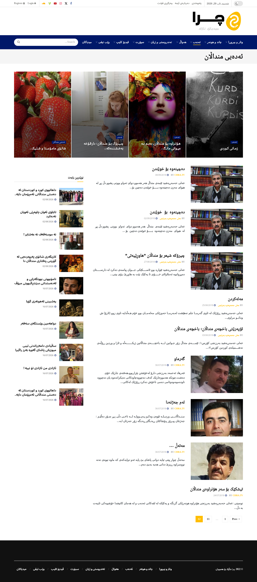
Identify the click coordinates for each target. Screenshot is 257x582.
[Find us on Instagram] (60, 3)
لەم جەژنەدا (175, 401)
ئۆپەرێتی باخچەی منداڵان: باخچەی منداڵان (208, 328)
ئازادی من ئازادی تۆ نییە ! (39, 368)
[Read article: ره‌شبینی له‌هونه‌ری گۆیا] (71, 308)
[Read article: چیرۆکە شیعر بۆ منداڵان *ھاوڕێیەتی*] (217, 271)
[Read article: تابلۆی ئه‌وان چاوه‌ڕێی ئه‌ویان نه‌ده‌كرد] (71, 218)
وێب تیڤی (104, 42)
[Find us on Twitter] (66, 3)
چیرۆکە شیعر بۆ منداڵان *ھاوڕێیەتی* (155, 255)
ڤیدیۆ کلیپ (122, 42)
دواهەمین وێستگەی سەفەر (38, 323)
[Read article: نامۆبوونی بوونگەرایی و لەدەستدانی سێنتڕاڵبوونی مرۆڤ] (71, 285)
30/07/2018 (160, 365)
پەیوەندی (196, 3)
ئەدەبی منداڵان (59, 142)
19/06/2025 (58, 156)
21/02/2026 (230, 156)
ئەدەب (197, 42)
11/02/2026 (172, 156)
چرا (233, 569)
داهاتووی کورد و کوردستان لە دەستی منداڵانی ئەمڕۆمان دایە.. (35, 192)
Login (31, 3)
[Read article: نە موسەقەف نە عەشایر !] (71, 241)
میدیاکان (87, 42)
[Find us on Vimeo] (49, 3)
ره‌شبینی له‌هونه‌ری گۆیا (41, 301)
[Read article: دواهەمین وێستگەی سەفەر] (71, 330)
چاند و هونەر (214, 42)
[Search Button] (17, 42)
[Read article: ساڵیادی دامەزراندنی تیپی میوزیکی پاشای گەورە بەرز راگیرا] (71, 352)
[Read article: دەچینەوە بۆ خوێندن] (217, 184)
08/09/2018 (160, 175)
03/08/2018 (207, 335)
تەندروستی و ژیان (161, 42)
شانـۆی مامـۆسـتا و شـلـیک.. (48, 148)
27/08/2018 (149, 262)
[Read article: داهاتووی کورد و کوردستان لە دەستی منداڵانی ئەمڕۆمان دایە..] (71, 196)
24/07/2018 (219, 496)
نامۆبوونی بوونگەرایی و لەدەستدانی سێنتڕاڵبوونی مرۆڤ (35, 281)
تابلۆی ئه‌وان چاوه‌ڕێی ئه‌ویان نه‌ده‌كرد (38, 214)
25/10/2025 (115, 156)
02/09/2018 (149, 219)
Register (18, 3)
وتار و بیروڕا (235, 42)
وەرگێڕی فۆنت (164, 3)
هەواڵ (182, 42)
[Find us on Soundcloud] (43, 3)
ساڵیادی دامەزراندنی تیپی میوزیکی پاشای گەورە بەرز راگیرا (35, 348)
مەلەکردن (235, 298)
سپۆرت (140, 42)
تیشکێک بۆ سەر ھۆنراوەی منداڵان (216, 488)
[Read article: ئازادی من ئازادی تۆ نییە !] (71, 374)
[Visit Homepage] (218, 21)
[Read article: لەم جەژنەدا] (217, 417)
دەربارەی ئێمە (182, 3)
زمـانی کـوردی (229, 148)
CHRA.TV (179, 175)
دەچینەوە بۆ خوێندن (168, 168)
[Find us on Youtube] (55, 3)
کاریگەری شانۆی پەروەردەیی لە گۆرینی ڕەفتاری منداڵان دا (36, 259)
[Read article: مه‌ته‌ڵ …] (217, 461)
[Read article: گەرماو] (217, 374)
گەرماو (179, 358)
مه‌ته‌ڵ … (177, 445)
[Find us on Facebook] (71, 3)
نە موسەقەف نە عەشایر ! (39, 234)
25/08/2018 (207, 305)
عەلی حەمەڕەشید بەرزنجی (170, 218)
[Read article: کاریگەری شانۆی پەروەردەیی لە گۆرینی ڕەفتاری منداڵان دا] (71, 263)
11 (208, 518)
